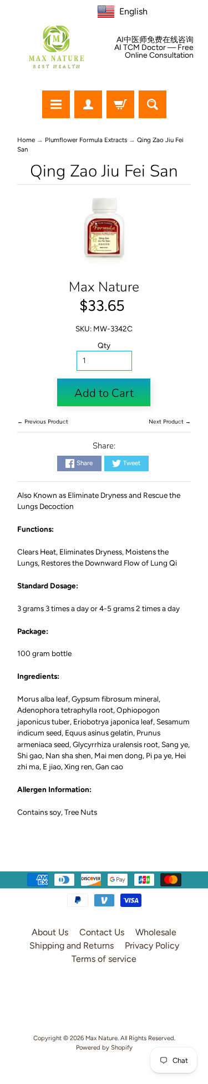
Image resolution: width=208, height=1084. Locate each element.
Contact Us (101, 932)
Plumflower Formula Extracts (86, 140)
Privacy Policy (152, 945)
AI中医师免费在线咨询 (155, 40)
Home (26, 140)
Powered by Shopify (104, 1047)
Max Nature (104, 287)
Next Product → (170, 421)
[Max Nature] (56, 47)
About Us (50, 932)
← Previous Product (42, 421)
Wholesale (155, 932)
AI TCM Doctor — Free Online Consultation (154, 51)
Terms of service (104, 959)
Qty (104, 345)
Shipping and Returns (71, 945)
